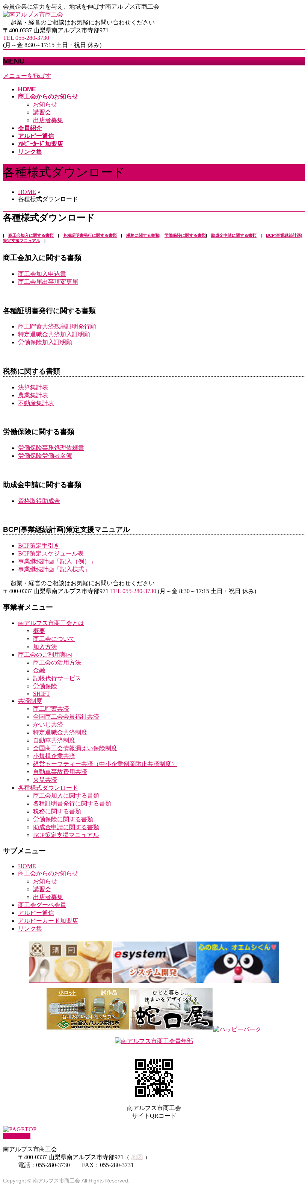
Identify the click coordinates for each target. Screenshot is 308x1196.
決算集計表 (33, 387)
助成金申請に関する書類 (234, 235)
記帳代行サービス (57, 678)
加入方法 (45, 646)
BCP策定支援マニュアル (66, 835)
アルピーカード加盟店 (48, 920)
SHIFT (41, 693)
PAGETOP (16, 1136)
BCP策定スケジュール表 (51, 553)
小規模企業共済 (54, 756)
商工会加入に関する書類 (31, 235)
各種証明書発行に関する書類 (90, 235)
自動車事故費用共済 (60, 772)
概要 (39, 631)
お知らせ (45, 104)
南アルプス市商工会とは (51, 623)
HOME (27, 866)
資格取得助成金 (39, 501)
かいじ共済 (48, 724)
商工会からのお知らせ (48, 873)
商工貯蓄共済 (51, 708)
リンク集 (30, 928)
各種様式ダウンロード (48, 787)
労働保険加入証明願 (45, 342)
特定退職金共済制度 (60, 732)
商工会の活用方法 (57, 662)
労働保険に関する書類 (185, 235)
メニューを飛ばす (27, 76)
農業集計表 (33, 395)
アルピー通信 (36, 913)
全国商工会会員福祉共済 (66, 716)
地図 (137, 1157)
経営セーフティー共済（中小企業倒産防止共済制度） (105, 764)
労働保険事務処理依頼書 (51, 448)
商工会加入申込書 (42, 274)
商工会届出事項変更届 (48, 282)
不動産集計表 (36, 403)
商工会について (54, 639)
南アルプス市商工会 (56, 1181)
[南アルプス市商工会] (33, 14)
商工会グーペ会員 (42, 905)
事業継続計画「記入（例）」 (57, 561)
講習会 (42, 112)
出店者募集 (48, 120)
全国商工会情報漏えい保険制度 (75, 748)
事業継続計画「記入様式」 (54, 569)
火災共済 (45, 780)
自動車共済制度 (54, 740)
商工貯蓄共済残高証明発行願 (57, 326)
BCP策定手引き (39, 545)
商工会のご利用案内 (45, 654)
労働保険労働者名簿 (45, 456)
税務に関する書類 (142, 235)
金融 (39, 670)
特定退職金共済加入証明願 (54, 334)
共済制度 (30, 701)
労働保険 (45, 686)
